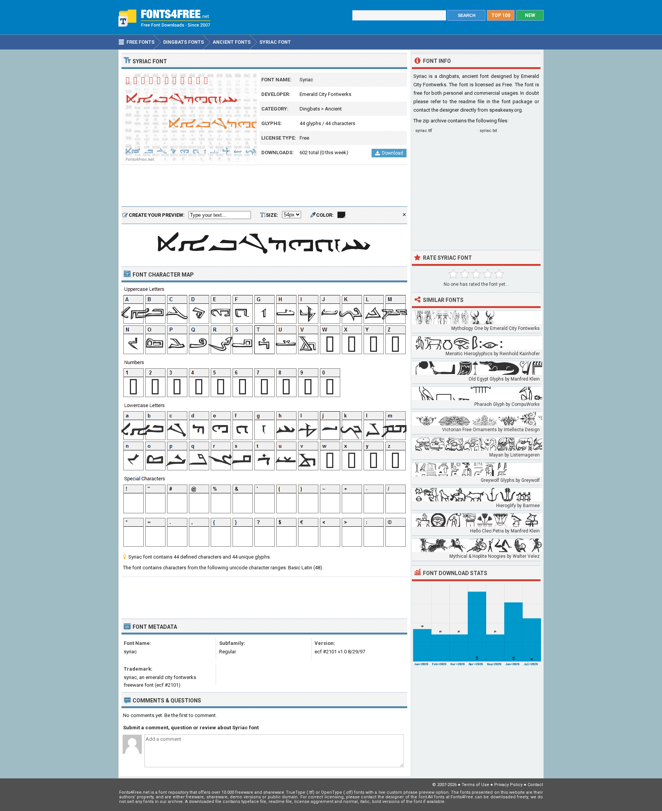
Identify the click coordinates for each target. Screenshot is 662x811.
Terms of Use (475, 784)
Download (392, 153)
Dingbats (310, 109)
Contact (535, 784)
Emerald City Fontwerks (325, 94)
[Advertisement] (264, 186)
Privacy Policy (508, 784)
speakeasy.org (505, 110)
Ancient (333, 109)
